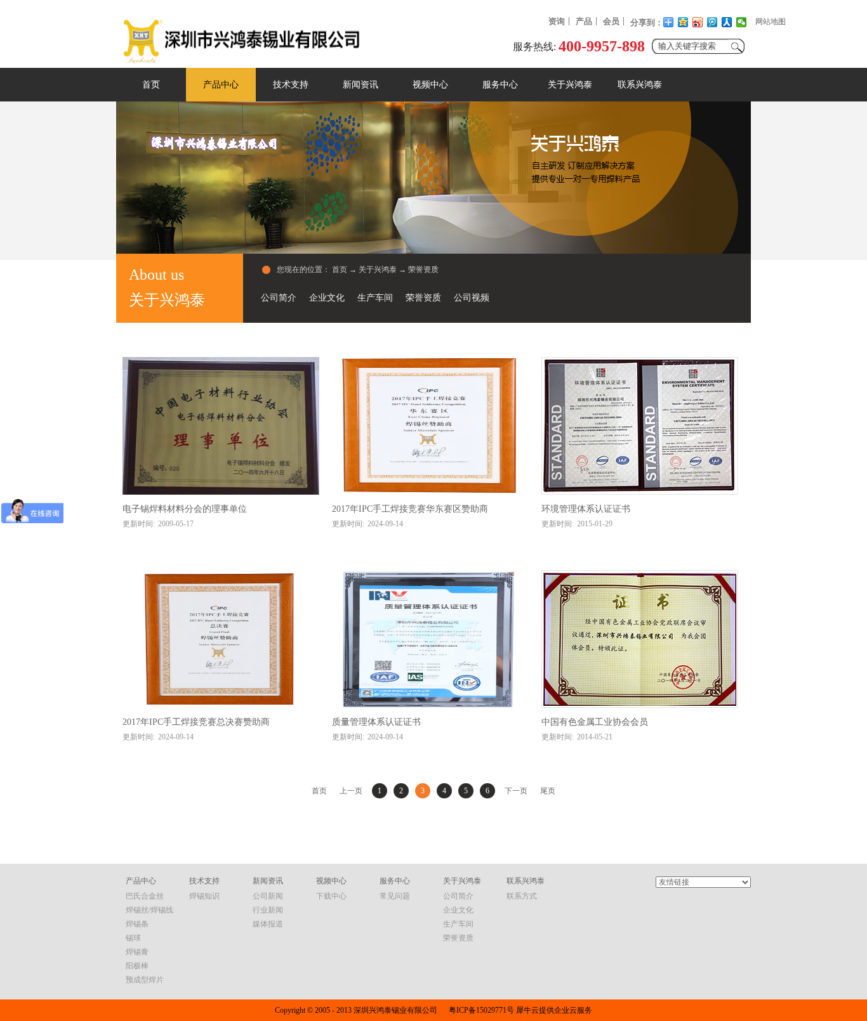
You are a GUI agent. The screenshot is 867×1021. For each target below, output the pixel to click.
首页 (151, 84)
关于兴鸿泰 (378, 269)
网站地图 (770, 21)
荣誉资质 (423, 269)
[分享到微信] (741, 22)
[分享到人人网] (727, 22)
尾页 (547, 790)
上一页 (351, 790)
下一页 (516, 790)
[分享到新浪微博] (697, 22)
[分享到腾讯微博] (712, 22)
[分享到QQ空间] (683, 22)
